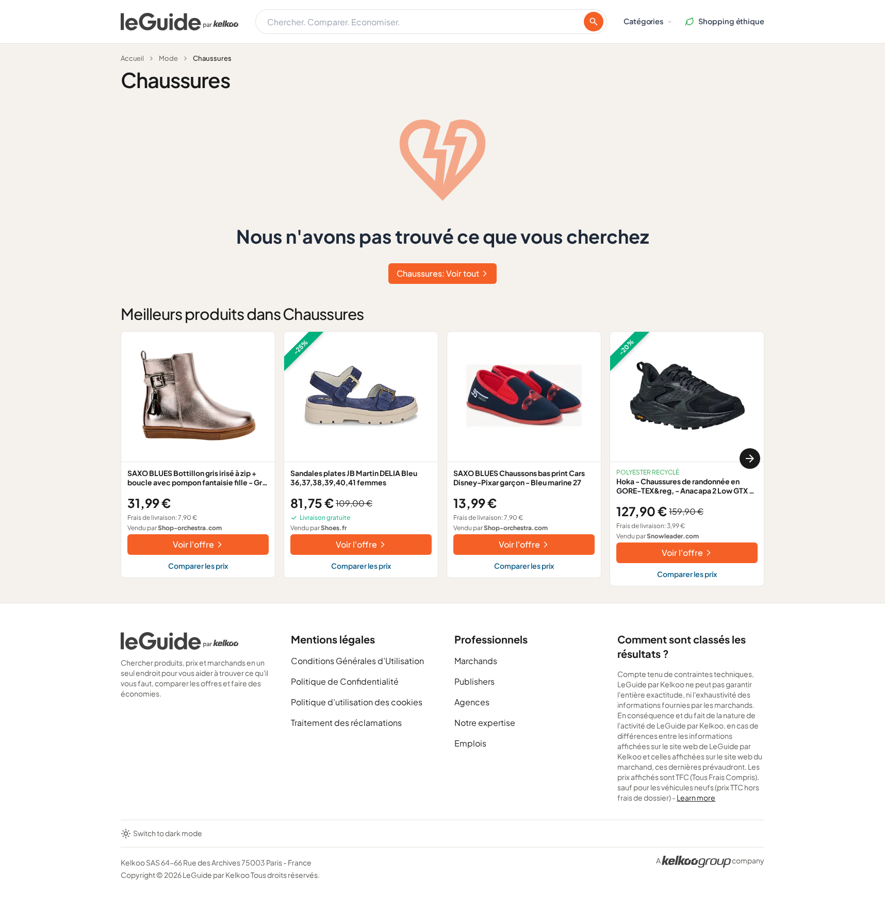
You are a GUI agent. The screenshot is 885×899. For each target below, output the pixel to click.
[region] (442, 458)
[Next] (750, 458)
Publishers (474, 681)
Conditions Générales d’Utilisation (357, 660)
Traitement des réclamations (346, 722)
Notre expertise (484, 722)
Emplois (470, 743)
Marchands (475, 660)
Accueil (132, 58)
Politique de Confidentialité (345, 681)
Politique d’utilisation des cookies (356, 702)
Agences (471, 702)
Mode (168, 58)
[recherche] (593, 21)
